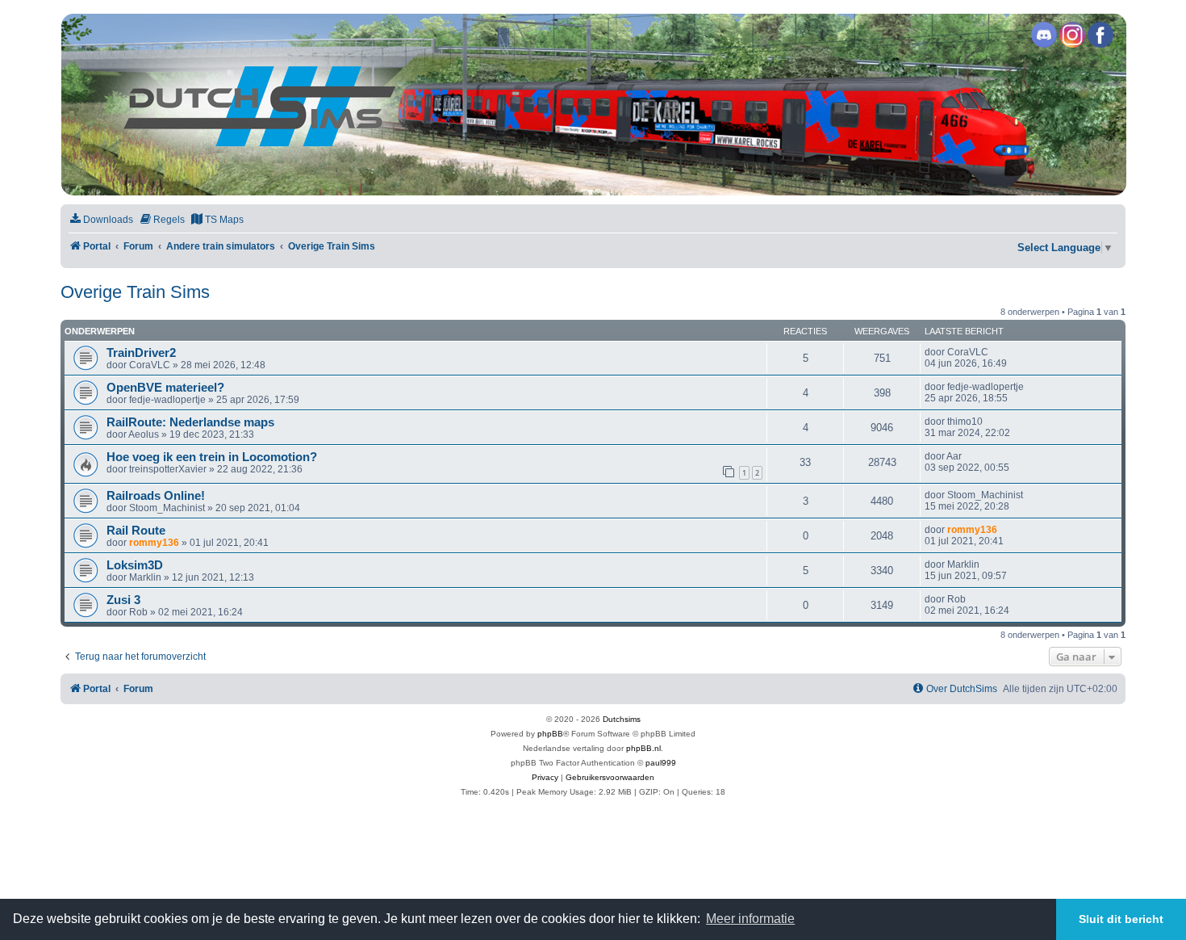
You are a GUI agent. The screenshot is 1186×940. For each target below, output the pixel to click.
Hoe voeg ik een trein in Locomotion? (211, 457)
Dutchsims (622, 719)
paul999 (660, 762)
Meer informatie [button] (750, 918)
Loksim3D (134, 565)
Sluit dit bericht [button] (1121, 919)
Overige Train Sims (135, 292)
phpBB (550, 733)
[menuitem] (101, 220)
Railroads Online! (155, 495)
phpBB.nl (643, 748)
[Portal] (592, 104)
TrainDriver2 (141, 352)
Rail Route (135, 530)
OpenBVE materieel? (165, 387)
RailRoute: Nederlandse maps (190, 422)
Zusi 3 (123, 600)
